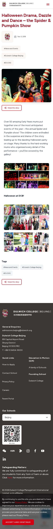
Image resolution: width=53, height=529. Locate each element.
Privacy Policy (8, 381)
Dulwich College (36, 381)
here (10, 477)
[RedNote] (12, 451)
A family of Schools (37, 367)
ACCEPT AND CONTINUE (18, 522)
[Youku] (21, 451)
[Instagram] (28, 451)
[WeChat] (4, 451)
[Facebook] (35, 451)
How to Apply (8, 364)
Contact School (9, 373)
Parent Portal (8, 398)
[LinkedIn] (4, 459)
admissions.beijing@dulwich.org (17, 330)
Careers (5, 390)
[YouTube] (43, 451)
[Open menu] (48, 4)
